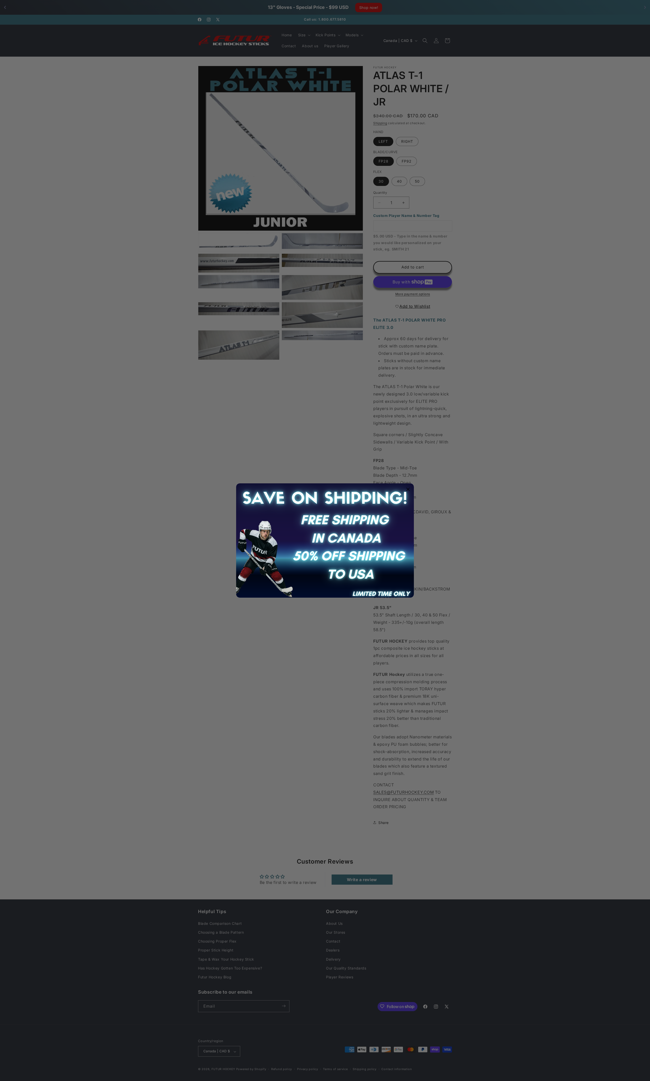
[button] (408, 489)
